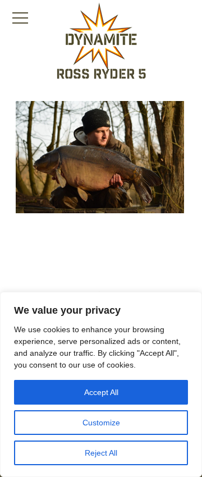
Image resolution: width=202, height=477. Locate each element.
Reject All (101, 452)
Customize (101, 422)
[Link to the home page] (101, 37)
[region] (101, 384)
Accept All (101, 392)
